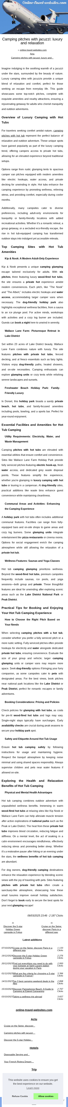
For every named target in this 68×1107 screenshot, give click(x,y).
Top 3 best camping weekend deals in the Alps (33, 982)
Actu (32, 54)
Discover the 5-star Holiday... (18, 1040)
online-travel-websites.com (33, 50)
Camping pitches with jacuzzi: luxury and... (32, 57)
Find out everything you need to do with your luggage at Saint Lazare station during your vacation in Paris (33, 965)
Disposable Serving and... (17, 1054)
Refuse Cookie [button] (20, 1096)
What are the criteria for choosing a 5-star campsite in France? (34, 974)
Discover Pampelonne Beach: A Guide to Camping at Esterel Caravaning (33, 990)
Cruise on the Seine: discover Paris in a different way (51, 929)
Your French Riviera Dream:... (19, 1061)
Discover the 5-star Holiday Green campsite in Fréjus (12, 929)
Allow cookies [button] (45, 1096)
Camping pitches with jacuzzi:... (19, 1033)
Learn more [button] (33, 1088)
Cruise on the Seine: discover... (19, 1026)
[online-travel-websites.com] (34, 17)
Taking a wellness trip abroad (27, 996)
